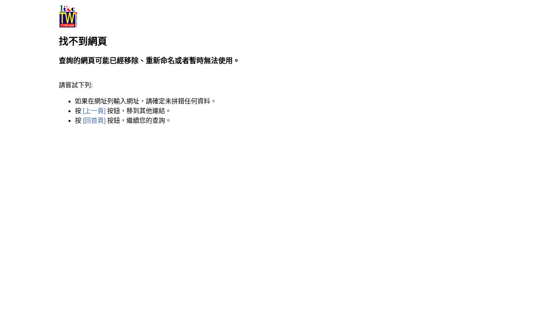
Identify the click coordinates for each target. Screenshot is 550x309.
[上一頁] (94, 110)
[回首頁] (94, 120)
